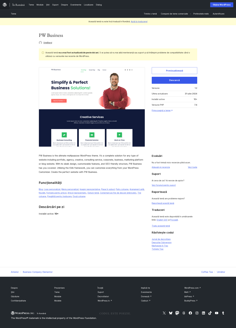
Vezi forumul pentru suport (164, 185)
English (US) (162, 220)
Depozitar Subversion (162, 242)
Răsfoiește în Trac (160, 246)
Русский (174, 220)
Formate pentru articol (56, 193)
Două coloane (79, 196)
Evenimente (146, 292)
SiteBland (47, 42)
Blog (41, 189)
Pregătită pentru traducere (59, 196)
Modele (57, 300)
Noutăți (42, 193)
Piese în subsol (108, 189)
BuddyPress (191, 300)
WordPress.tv (105, 300)
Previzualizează (174, 70)
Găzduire (15, 296)
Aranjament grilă (137, 189)
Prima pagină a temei (161, 110)
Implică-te (145, 288)
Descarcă (174, 80)
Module (57, 296)
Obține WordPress (222, 5)
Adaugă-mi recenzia (161, 167)
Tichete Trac (157, 249)
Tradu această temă (161, 226)
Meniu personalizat (70, 189)
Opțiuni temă (93, 193)
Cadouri (146, 300)
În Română (41, 313)
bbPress (189, 296)
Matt (187, 292)
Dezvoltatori (103, 296)
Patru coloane (122, 189)
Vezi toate (192, 167)
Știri (12, 292)
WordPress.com (192, 288)
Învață (100, 288)
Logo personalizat (52, 189)
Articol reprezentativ (77, 193)
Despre (14, 288)
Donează (146, 296)
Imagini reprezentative (90, 189)
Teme (13, 14)
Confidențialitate (18, 300)
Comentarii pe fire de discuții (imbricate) (118, 193)
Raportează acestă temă (163, 203)
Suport (101, 292)
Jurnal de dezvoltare (161, 239)
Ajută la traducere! (139, 21)
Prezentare (59, 288)
